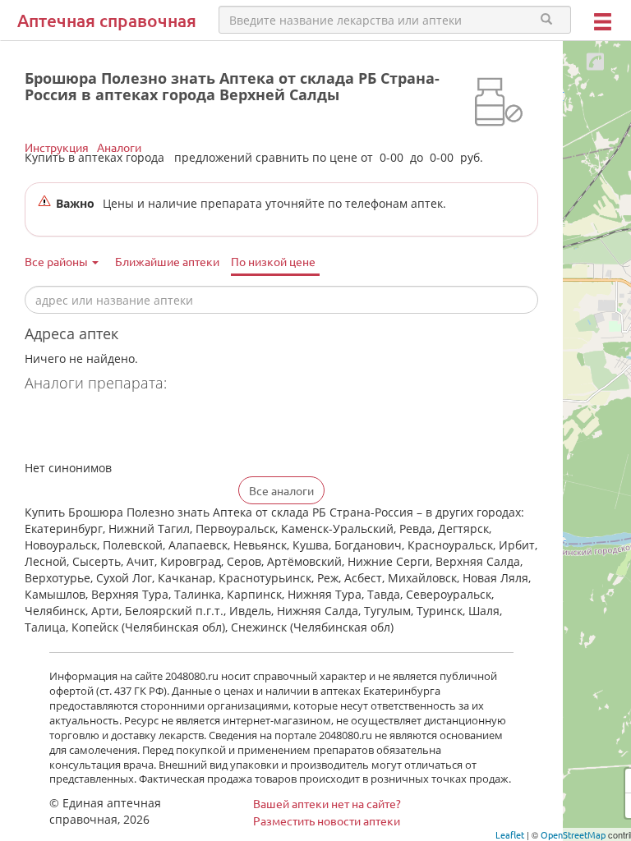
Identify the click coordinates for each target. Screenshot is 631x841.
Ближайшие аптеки (167, 261)
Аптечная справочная (106, 20)
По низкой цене (273, 261)
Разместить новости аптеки (326, 820)
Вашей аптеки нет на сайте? (327, 803)
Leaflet (509, 834)
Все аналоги (281, 490)
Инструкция (57, 147)
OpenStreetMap (573, 834)
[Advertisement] (217, 428)
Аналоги (119, 147)
